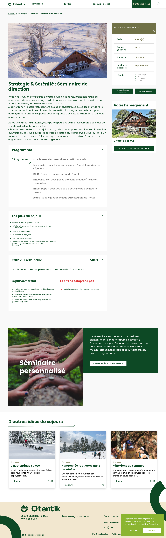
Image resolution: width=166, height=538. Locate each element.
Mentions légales (100, 534)
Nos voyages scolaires (76, 516)
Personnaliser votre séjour (108, 363)
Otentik (11, 13)
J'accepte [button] (151, 530)
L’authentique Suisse (25, 465)
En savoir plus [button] (154, 524)
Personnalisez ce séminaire (122, 91)
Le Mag (67, 4)
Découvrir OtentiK (101, 4)
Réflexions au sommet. (129, 465)
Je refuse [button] (133, 530)
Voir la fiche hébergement (134, 148)
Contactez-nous (141, 4)
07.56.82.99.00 (29, 519)
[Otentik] (16, 4)
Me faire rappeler (145, 91)
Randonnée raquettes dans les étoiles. (81, 467)
